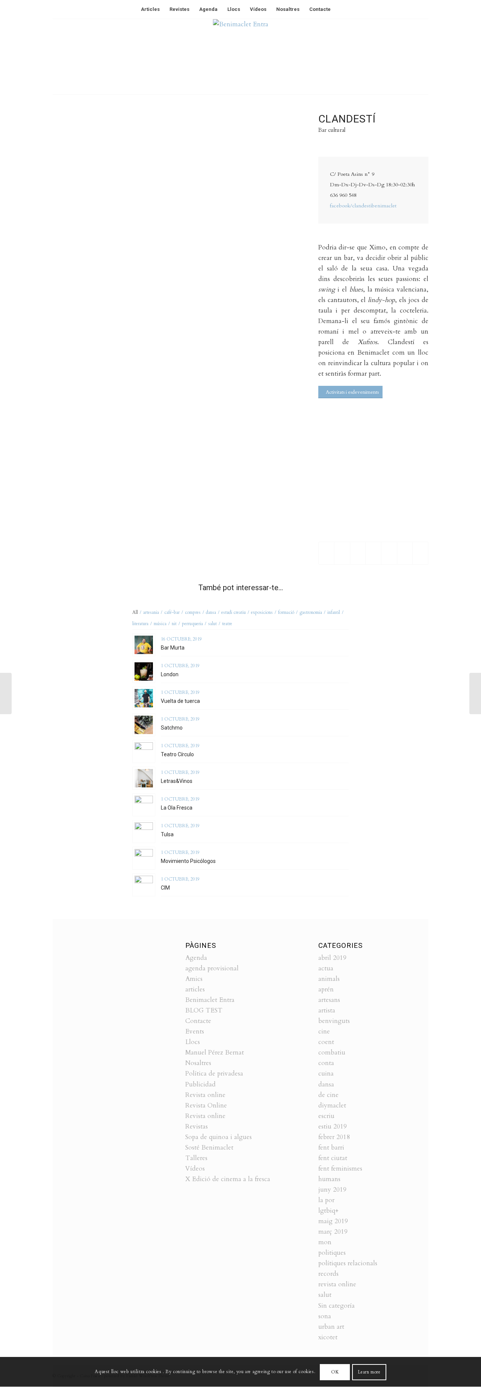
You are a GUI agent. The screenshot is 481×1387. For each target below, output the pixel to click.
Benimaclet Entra (209, 1000)
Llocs (192, 1042)
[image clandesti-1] (255, 278)
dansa (326, 1084)
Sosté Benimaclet (209, 1147)
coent (326, 1042)
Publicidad (200, 1084)
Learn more (369, 1372)
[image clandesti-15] (174, 408)
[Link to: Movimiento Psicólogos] (144, 858)
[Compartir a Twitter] (342, 553)
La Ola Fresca (176, 808)
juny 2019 (332, 1189)
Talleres (196, 1158)
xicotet (327, 1337)
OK (335, 1372)
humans (329, 1179)
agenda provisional (212, 968)
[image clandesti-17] (255, 408)
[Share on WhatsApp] (358, 553)
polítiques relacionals (347, 1263)
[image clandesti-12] (174, 343)
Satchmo (172, 728)
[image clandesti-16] (255, 148)
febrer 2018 (334, 1137)
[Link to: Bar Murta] (144, 645)
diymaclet (332, 1105)
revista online (337, 1284)
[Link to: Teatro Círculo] (144, 751)
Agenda (196, 957)
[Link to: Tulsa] (144, 831)
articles (195, 989)
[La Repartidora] (475, 693)
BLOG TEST (203, 1010)
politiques (332, 1252)
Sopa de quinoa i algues (218, 1137)
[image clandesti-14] (93, 148)
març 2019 (333, 1231)
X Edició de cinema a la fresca (227, 1179)
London (169, 674)
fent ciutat (332, 1158)
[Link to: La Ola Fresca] (144, 805)
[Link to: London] (144, 671)
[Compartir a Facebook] (326, 553)
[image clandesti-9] (93, 213)
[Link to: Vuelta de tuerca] (144, 698)
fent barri (331, 1147)
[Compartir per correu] (420, 553)
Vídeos (195, 1168)
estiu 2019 (332, 1126)
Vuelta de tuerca (180, 701)
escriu (326, 1116)
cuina (326, 1073)
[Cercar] (340, 9)
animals (329, 979)
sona (324, 1316)
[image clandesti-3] (255, 343)
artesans (329, 1000)
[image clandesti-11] (255, 213)
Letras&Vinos (176, 781)
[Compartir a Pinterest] (373, 553)
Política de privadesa (214, 1073)
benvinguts (334, 1021)
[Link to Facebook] (411, 56)
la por (326, 1200)
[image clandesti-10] (174, 278)
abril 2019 (332, 957)
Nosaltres (198, 1063)
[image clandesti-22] (93, 343)
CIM (165, 888)
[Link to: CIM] (144, 885)
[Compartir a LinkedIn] (389, 553)
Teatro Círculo (177, 754)
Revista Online (206, 1105)
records (328, 1273)
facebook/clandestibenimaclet (363, 205)
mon (324, 1242)
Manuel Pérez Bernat (214, 1052)
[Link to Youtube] (422, 56)
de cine (328, 1095)
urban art (331, 1326)
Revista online (205, 1095)
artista (326, 1010)
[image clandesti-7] (93, 278)
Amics (194, 979)
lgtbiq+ (328, 1210)
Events (194, 1031)
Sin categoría (336, 1305)
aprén (326, 989)
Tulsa (167, 834)
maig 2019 (333, 1221)
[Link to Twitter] (400, 56)
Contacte (198, 1021)
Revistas (196, 1126)
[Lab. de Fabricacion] (6, 693)
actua (325, 968)
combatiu (331, 1052)
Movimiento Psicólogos (188, 861)
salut (324, 1294)
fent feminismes (340, 1168)
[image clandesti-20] (174, 148)
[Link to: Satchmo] (144, 725)
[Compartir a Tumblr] (405, 553)
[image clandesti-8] (174, 213)
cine (324, 1031)
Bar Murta (173, 648)
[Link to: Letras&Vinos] (144, 778)
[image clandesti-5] (93, 408)
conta (326, 1063)
